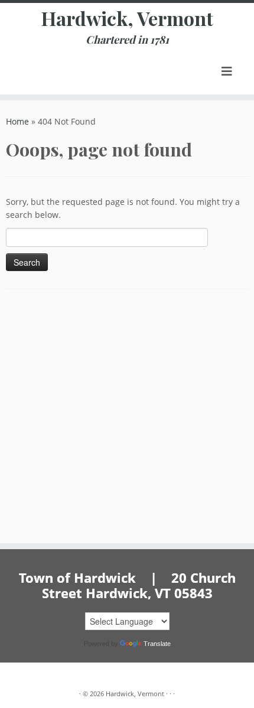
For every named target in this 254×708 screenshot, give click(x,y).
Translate (157, 643)
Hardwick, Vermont (127, 18)
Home (17, 121)
